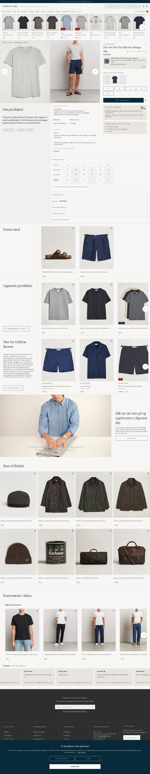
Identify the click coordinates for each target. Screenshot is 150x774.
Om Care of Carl (8, 739)
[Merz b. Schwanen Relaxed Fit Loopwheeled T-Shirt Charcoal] (96, 326)
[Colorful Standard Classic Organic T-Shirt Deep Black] (22, 652)
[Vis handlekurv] (146, 6)
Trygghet (6, 732)
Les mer (143, 66)
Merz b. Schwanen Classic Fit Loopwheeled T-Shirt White (97, 655)
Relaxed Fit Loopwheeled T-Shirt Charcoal (23, 35)
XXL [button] (108, 93)
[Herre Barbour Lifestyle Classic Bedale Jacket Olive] (93, 494)
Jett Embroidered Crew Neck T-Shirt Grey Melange (124, 35)
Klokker (31, 11)
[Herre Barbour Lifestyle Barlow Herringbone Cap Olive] (18, 494)
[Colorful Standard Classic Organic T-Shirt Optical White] (60, 652)
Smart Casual (9, 130)
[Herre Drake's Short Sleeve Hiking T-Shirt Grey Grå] (9, 22)
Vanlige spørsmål (38, 739)
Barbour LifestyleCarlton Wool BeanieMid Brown (16, 578)
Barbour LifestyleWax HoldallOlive (87, 578)
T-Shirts (10, 42)
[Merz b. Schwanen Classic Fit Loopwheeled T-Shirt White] (99, 652)
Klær (14, 11)
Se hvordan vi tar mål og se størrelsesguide (70, 187)
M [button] (119, 88)
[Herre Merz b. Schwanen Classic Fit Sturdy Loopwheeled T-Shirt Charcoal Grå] (52, 22)
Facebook (66, 735)
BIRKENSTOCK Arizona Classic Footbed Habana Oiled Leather (58, 272)
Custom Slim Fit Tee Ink (138, 35)
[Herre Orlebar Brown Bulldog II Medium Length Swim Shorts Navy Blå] (58, 360)
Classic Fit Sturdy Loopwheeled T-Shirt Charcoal (51, 35)
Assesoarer (24, 11)
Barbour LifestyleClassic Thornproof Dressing (53, 578)
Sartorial (20, 130)
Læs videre (82, 752)
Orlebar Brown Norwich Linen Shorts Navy (93, 272)
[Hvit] (122, 79)
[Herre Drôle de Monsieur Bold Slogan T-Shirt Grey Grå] (110, 22)
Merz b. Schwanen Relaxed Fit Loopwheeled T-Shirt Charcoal (95, 328)
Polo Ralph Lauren (37, 33)
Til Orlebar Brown (12, 388)
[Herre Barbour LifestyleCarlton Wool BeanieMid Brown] (18, 552)
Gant (91, 33)
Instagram (66, 732)
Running (64, 11)
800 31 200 (102, 738)
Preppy (30, 130)
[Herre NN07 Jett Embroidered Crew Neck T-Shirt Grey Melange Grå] (125, 22)
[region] (75, 677)
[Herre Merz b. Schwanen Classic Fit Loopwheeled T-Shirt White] (99, 630)
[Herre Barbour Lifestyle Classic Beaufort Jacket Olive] (56, 494)
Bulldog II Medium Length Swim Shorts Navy (56, 386)
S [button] (108, 88)
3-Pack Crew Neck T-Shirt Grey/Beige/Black (38, 35)
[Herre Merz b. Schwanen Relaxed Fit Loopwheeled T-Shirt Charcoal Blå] (23, 22)
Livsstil (43, 11)
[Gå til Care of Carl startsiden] (10, 6)
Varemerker (50, 11)
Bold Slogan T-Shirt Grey (110, 35)
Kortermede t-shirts (21, 42)
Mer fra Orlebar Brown (15, 344)
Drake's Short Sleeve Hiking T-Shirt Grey (55, 328)
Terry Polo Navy (85, 386)
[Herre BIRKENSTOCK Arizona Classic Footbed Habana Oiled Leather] (58, 247)
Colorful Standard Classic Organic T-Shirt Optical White (60, 655)
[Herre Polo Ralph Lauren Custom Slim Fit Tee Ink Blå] (139, 22)
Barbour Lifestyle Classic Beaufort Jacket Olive (54, 521)
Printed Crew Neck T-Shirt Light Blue (67, 35)
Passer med (11, 229)
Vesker (37, 11)
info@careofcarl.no (104, 736)
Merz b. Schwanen (22, 33)
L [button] (130, 88)
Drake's (5, 33)
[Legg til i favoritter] (73, 228)
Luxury (79, 11)
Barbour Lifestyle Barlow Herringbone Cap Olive (16, 521)
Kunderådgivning (113, 6)
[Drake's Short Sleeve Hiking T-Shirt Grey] (58, 326)
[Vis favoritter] (143, 6)
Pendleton (78, 33)
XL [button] (141, 88)
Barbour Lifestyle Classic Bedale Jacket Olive (90, 521)
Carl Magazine (140, 11)
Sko (18, 11)
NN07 (120, 33)
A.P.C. (62, 33)
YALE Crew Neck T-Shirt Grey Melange (95, 35)
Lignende (18, 286)
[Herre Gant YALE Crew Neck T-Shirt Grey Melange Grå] (96, 22)
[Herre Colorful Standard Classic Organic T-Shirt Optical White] (60, 630)
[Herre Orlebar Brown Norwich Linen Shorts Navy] (96, 247)
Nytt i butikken (7, 11)
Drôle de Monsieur (110, 33)
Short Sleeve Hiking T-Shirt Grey (8, 35)
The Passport (7, 735)
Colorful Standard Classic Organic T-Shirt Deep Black (21, 655)
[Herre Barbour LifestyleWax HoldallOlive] (93, 552)
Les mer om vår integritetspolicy (75, 711)
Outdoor (58, 11)
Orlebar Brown (109, 44)
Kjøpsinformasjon (39, 732)
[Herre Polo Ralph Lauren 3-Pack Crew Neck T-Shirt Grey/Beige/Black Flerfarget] (38, 22)
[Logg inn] (139, 6)
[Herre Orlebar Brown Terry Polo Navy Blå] (96, 360)
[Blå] (114, 79)
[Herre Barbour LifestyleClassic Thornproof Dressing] (56, 552)
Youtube (65, 739)
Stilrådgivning (130, 6)
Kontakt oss (37, 735)
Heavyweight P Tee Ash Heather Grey (80, 35)
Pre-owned (72, 11)
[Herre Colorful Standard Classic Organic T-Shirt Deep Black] (22, 630)
